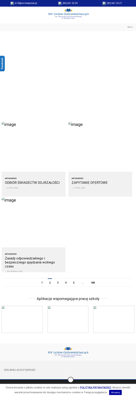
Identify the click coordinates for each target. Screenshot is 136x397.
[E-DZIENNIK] (22, 319)
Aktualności (11, 178)
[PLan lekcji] (113, 319)
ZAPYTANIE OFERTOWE (90, 183)
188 (93, 282)
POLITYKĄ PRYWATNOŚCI (95, 387)
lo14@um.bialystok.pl (25, 3)
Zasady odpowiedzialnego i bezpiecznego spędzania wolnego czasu (30, 262)
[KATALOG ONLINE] (68, 319)
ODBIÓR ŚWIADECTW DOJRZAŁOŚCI (32, 183)
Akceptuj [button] (115, 392)
